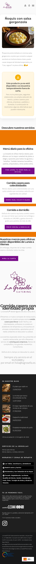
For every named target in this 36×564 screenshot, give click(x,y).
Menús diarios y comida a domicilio (13, 452)
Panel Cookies (29, 548)
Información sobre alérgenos (9, 548)
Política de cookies (10, 546)
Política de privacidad (12, 544)
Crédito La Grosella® (21, 548)
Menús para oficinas (8, 449)
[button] (33, 5)
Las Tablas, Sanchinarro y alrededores (18, 464)
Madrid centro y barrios (13, 467)
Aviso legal (4, 544)
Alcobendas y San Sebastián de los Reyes (19, 471)
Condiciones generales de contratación (24, 546)
